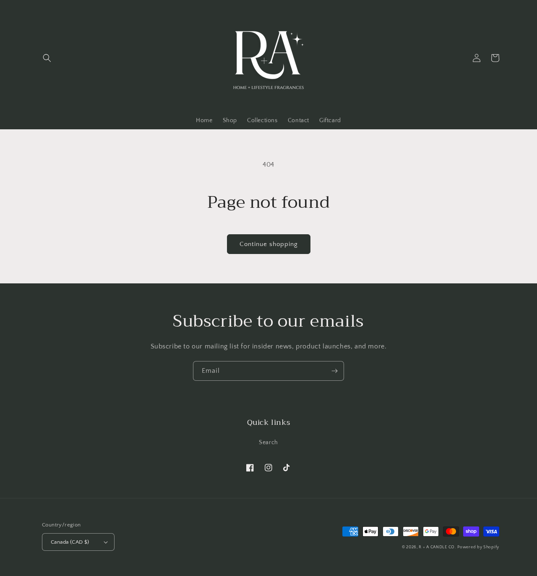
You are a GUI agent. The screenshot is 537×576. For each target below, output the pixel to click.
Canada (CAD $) (70, 542)
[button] (47, 58)
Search (268, 442)
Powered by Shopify (478, 547)
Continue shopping (269, 244)
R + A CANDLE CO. (437, 547)
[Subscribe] (334, 371)
